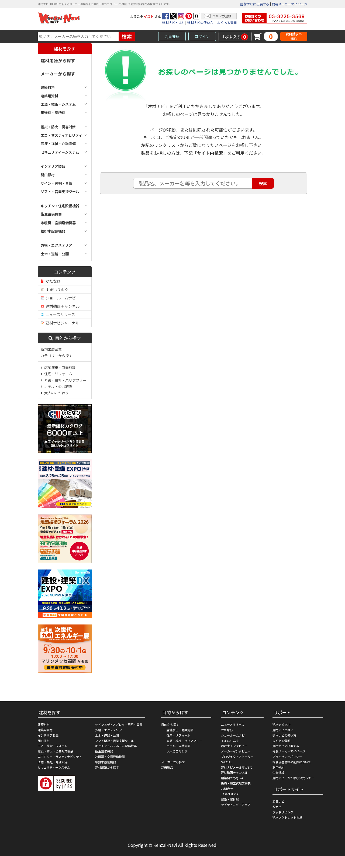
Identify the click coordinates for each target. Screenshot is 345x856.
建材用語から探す (58, 60)
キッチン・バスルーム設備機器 (116, 746)
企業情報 (278, 772)
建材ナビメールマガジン (237, 767)
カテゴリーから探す (56, 355)
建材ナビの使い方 (200, 22)
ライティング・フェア (235, 804)
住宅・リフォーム (57, 373)
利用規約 (278, 767)
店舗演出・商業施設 (59, 367)
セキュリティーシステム (54, 767)
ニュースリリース (59, 314)
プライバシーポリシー (287, 756)
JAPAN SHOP (229, 794)
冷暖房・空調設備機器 (110, 756)
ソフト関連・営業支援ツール (114, 740)
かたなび (52, 281)
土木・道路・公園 (107, 735)
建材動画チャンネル (62, 306)
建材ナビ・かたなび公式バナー (293, 778)
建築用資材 (45, 730)
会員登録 (172, 36)
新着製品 (167, 767)
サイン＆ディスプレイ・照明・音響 (118, 724)
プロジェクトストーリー (237, 756)
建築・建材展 (230, 799)
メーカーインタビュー (236, 751)
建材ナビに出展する (254, 4)
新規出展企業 (51, 349)
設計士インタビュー (234, 746)
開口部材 (44, 740)
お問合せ (227, 788)
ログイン (202, 36)
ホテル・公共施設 (57, 386)
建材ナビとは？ (282, 730)
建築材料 (44, 724)
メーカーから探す (58, 74)
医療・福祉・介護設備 (52, 762)
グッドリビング (282, 812)
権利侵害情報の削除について (291, 762)
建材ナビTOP (281, 724)
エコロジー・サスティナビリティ (60, 756)
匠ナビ (276, 807)
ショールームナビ (60, 298)
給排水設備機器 (105, 762)
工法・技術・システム (52, 746)
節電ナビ (278, 801)
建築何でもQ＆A (232, 778)
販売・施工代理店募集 (236, 783)
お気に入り (234, 36)
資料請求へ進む (294, 36)
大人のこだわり (56, 392)
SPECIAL (226, 762)
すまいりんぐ (56, 289)
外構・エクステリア (108, 730)
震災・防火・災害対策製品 (55, 751)
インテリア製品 (48, 735)
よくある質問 (227, 22)
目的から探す (67, 338)
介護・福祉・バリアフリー (64, 380)
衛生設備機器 (104, 751)
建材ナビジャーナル (61, 323)
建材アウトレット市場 (287, 817)
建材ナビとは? (172, 22)
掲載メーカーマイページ (289, 4)
